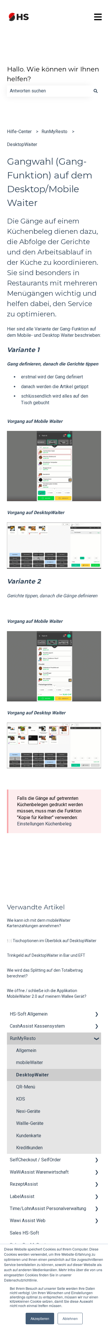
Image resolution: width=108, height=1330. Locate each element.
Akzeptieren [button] (40, 1318)
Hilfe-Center (19, 131)
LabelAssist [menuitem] (22, 1196)
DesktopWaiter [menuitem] (32, 1075)
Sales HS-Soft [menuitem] (24, 1233)
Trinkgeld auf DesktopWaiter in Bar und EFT (46, 955)
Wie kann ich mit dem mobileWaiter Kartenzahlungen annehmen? (39, 923)
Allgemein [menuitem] (26, 1050)
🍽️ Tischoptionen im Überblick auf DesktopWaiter (51, 940)
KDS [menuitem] (20, 1099)
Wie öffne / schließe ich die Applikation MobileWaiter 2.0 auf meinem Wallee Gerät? (46, 993)
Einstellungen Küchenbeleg (44, 824)
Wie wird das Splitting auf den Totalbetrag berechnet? (45, 973)
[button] (96, 1014)
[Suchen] (95, 90)
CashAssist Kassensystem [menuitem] (37, 1026)
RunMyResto (54, 131)
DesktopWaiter (22, 144)
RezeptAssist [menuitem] (24, 1184)
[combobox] (48, 90)
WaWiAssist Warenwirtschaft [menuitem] (39, 1172)
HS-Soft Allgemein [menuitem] (29, 1014)
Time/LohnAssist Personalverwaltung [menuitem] (48, 1208)
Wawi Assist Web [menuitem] (28, 1220)
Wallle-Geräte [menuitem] (29, 1123)
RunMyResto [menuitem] (23, 1038)
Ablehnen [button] (70, 1318)
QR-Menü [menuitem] (25, 1087)
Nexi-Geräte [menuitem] (28, 1111)
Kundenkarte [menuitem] (28, 1135)
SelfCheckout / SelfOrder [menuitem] (35, 1159)
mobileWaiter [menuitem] (29, 1062)
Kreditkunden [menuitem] (29, 1147)
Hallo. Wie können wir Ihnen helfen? (53, 74)
